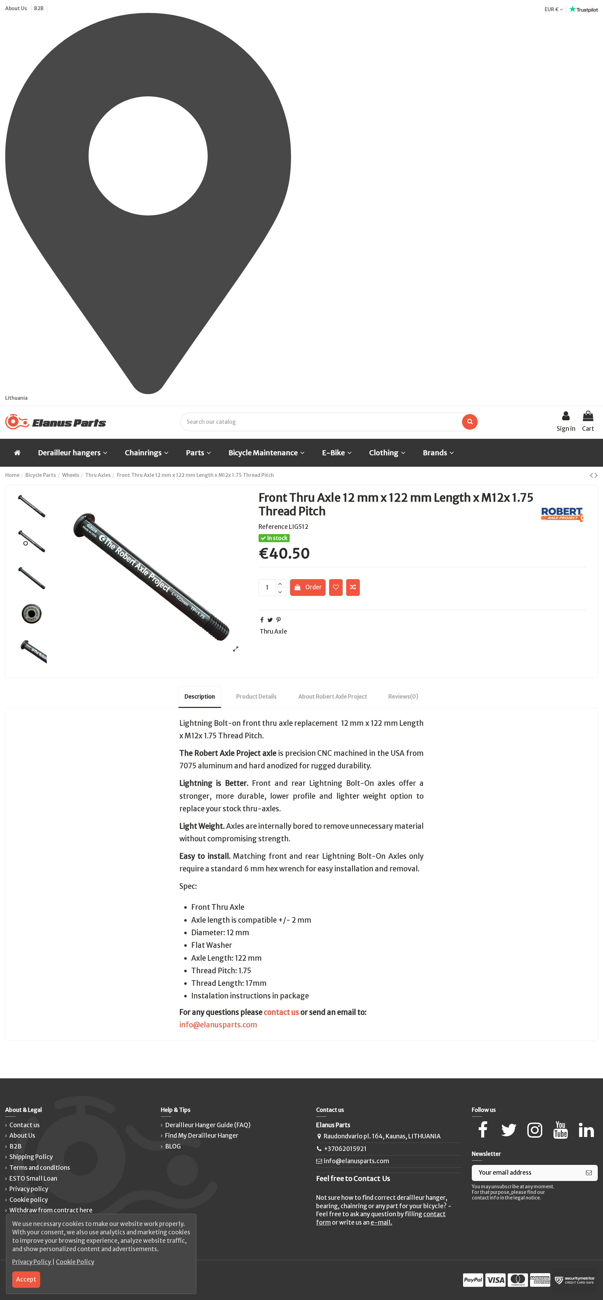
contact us (281, 1012)
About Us (16, 8)
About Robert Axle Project (332, 696)
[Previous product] (592, 475)
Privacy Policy (32, 1262)
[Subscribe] (589, 1173)
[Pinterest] (278, 620)
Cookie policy (28, 1200)
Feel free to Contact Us (353, 1178)
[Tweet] (270, 620)
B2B (39, 8)
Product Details (256, 696)
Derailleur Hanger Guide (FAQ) (208, 1125)
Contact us (24, 1125)
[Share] (262, 620)
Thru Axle (273, 631)
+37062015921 (345, 1149)
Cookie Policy (75, 1262)
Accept (26, 1279)
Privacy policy (28, 1189)
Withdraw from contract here (50, 1210)
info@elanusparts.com (218, 1024)
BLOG (173, 1146)
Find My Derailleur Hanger (201, 1135)
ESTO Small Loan (33, 1178)
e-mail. (381, 1222)
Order (313, 587)
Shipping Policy (31, 1157)
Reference (273, 527)
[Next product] (596, 475)
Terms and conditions (39, 1168)
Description (200, 696)
